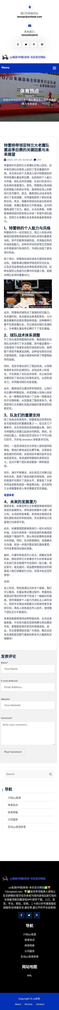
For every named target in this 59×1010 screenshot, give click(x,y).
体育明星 (13, 812)
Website (5, 699)
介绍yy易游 (14, 797)
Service (28, 1004)
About (18, 1004)
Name (4, 662)
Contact (40, 1004)
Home (28, 95)
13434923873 (29, 35)
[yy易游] (29, 56)
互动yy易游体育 (17, 826)
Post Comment (13, 751)
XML (29, 975)
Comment (6, 718)
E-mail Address (9, 681)
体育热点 (13, 805)
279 (39, 159)
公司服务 (13, 819)
